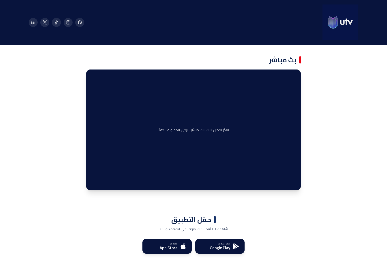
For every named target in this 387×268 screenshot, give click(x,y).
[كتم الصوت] (102, 183)
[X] (44, 22)
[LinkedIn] (33, 22)
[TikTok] (56, 22)
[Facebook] (79, 22)
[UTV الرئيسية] (340, 22)
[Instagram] (68, 22)
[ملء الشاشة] (93, 183)
